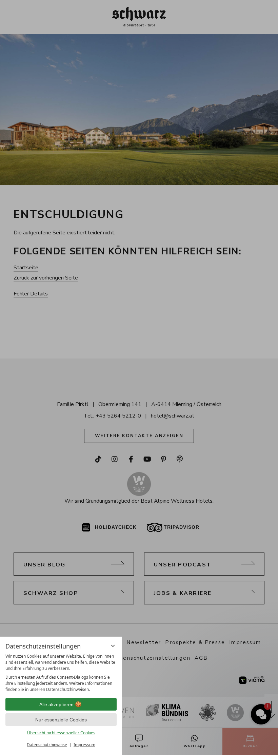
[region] (61, 673)
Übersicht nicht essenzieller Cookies (61, 733)
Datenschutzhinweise (47, 745)
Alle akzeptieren (56, 704)
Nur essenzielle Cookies (61, 719)
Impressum (84, 745)
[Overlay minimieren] (113, 646)
